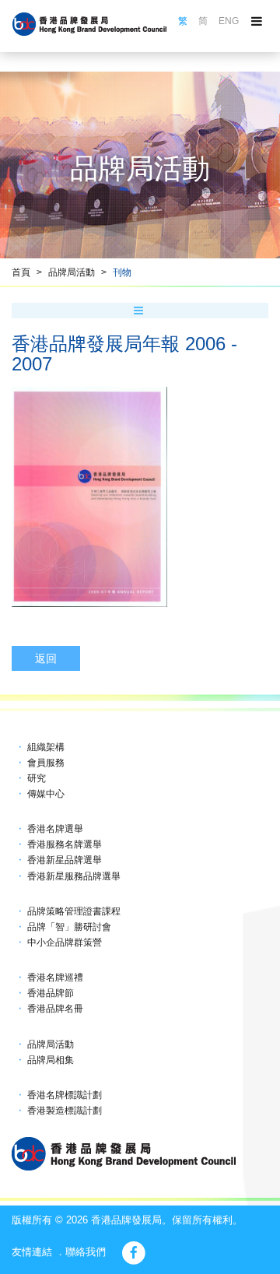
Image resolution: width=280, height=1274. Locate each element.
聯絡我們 (85, 1252)
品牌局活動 (71, 272)
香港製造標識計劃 (64, 1110)
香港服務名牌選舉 (64, 844)
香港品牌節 (50, 993)
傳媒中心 (46, 793)
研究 (36, 778)
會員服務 (46, 762)
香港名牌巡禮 (55, 977)
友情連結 (32, 1252)
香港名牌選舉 (55, 828)
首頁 (21, 272)
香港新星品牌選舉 (64, 860)
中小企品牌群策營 (64, 942)
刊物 (122, 272)
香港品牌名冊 (55, 1008)
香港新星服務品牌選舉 (74, 876)
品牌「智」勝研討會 (69, 926)
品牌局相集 (50, 1060)
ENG (229, 21)
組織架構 (46, 747)
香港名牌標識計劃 (64, 1095)
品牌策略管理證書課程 (74, 911)
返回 (46, 658)
